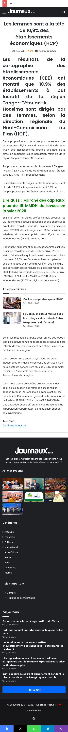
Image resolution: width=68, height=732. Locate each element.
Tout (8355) (34, 689)
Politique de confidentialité (21, 598)
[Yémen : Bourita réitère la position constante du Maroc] (12, 483)
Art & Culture (11, 552)
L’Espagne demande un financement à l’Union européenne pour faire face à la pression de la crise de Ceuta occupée (33, 662)
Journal (8, 572)
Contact (11, 592)
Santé (7, 557)
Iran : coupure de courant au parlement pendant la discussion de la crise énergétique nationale (33, 675)
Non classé (10, 567)
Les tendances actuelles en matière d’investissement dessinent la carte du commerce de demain (32, 646)
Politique (9, 542)
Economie (9, 537)
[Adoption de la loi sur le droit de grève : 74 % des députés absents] (55, 483)
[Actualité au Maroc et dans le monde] (21, 12)
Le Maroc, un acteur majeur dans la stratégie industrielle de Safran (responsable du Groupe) (43, 318)
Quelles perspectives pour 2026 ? (43, 299)
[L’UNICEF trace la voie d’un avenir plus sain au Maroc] (12, 496)
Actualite (9, 532)
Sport (7, 562)
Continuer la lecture (14, 425)
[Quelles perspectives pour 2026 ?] (12, 303)
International (11, 547)
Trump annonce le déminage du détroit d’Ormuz (31, 621)
